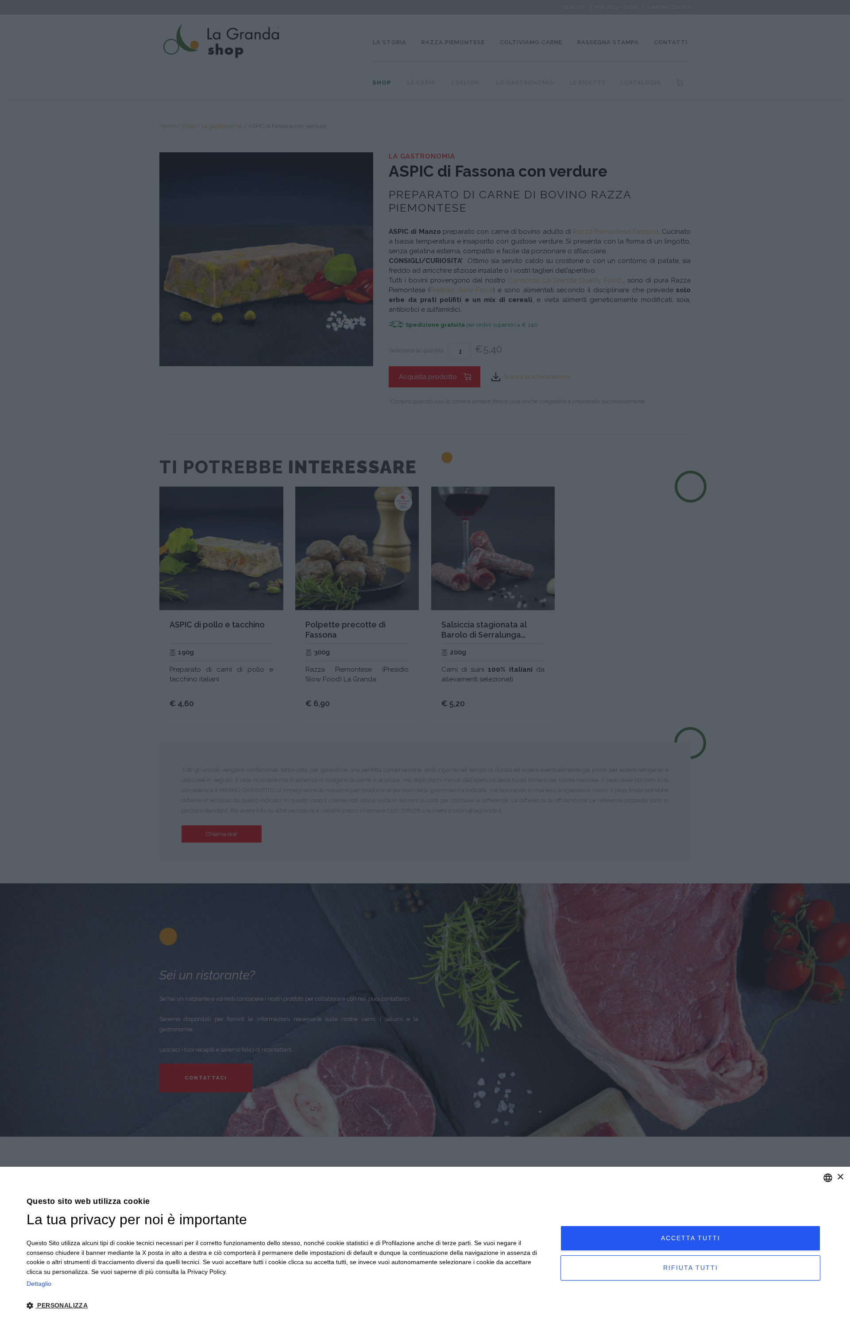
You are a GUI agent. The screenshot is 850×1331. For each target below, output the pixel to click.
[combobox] (827, 1177)
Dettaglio (39, 1283)
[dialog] (425, 1249)
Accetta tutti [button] (690, 1238)
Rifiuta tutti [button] (690, 1267)
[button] (286, 1306)
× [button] (840, 1177)
